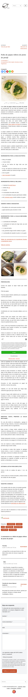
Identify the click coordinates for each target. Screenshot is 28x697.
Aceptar (14, 352)
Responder (23, 546)
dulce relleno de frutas (14, 124)
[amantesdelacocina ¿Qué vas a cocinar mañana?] (5, 5)
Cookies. (18, 688)
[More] (12, 71)
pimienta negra (9, 197)
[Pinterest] (7, 71)
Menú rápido (11, 62)
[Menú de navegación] (25, 6)
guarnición (4, 529)
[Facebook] (2, 71)
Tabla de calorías (5, 245)
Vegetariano (4, 63)
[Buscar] (20, 5)
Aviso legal (18, 358)
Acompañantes (4, 62)
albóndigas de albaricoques (18, 503)
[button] (26, 339)
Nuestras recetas (19, 62)
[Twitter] (5, 71)
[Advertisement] (14, 26)
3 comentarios (4, 60)
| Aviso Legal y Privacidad (19, 695)
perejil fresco (12, 185)
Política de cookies (11, 358)
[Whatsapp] (10, 71)
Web (3, 627)
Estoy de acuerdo (7, 657)
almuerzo (19, 524)
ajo (9, 187)
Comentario (5, 633)
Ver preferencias (14, 355)
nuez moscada (6, 175)
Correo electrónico (7, 622)
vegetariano (12, 529)
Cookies (9, 695)
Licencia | (4, 695)
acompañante (11, 524)
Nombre (4, 616)
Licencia (20, 686)
